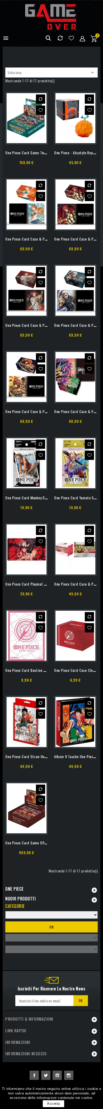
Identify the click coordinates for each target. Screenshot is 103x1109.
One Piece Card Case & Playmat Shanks (36, 325)
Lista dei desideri (71, 38)
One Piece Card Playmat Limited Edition (36, 584)
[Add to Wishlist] (40, 110)
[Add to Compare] (40, 99)
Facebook (34, 1075)
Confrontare (60, 38)
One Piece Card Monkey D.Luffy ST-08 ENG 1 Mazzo (45, 497)
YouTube (57, 1075)
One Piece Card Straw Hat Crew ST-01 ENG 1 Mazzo (45, 756)
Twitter (45, 1075)
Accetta (53, 1104)
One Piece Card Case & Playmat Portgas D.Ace (42, 411)
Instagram (68, 1075)
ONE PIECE (14, 889)
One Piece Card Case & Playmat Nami (34, 239)
